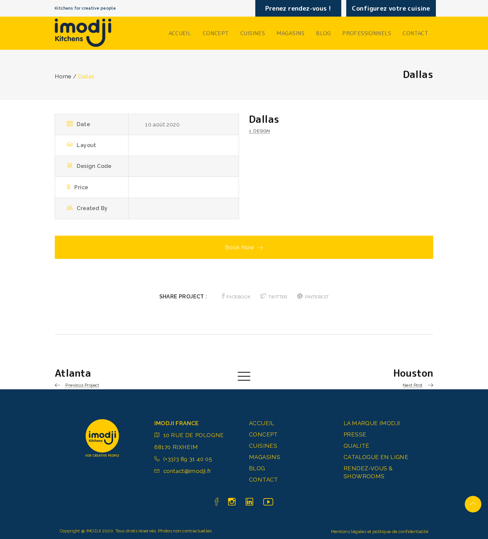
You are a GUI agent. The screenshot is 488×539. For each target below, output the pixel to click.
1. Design (259, 130)
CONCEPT (216, 33)
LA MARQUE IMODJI (372, 423)
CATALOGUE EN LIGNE (376, 457)
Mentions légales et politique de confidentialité (379, 531)
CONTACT (415, 33)
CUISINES (252, 33)
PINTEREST (317, 296)
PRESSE (355, 434)
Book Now (240, 247)
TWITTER (277, 296)
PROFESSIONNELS (366, 33)
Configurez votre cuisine (391, 8)
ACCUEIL (180, 33)
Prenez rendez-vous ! (298, 8)
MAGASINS (291, 33)
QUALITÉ (356, 445)
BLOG (323, 33)
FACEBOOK (238, 296)
